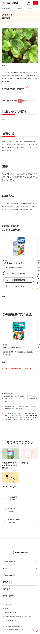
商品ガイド (11, 509)
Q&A (5, 568)
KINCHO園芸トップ (8, 8)
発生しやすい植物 (11, 101)
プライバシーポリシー (9, 612)
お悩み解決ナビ (9, 561)
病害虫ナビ (21, 8)
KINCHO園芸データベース (12, 498)
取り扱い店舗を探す (18, 276)
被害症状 (25, 101)
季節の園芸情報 (9, 575)
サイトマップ (7, 604)
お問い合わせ (8, 596)
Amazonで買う (19, 289)
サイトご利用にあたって (10, 620)
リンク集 (5, 608)
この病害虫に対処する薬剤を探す (13, 89)
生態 (34, 101)
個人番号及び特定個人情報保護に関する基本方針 (17, 616)
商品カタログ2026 (14, 521)
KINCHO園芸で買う (18, 283)
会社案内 (6, 589)
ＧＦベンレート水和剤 (12, 263)
